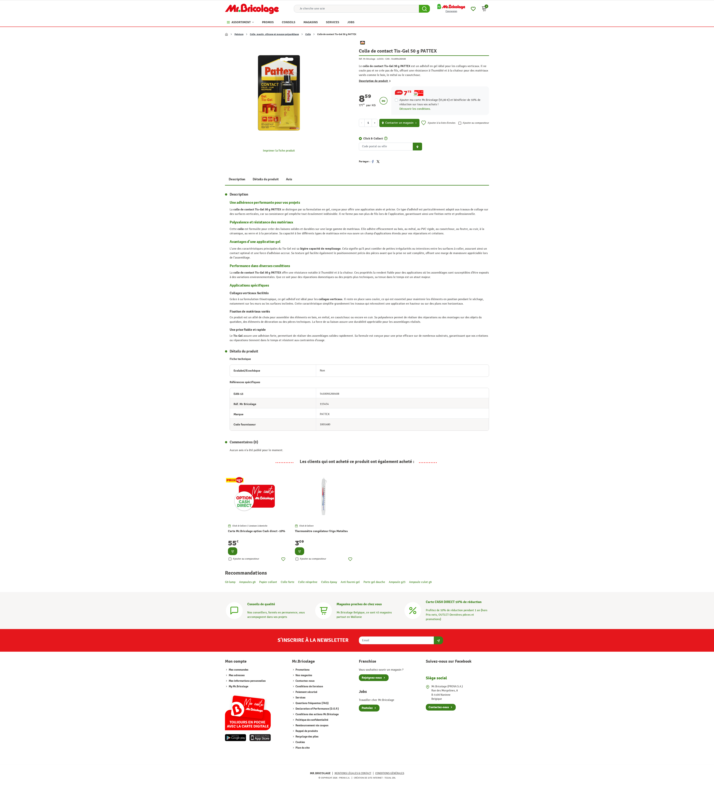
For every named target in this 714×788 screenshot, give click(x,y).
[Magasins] (323, 610)
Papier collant (268, 582)
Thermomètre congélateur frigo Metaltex (321, 531)
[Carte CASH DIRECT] (412, 610)
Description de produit (373, 81)
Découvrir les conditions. (415, 109)
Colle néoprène (307, 582)
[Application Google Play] (235, 737)
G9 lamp (230, 582)
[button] (484, 9)
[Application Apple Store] (260, 737)
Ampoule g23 (397, 582)
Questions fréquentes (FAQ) (312, 703)
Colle (308, 34)
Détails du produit (266, 179)
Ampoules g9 (247, 582)
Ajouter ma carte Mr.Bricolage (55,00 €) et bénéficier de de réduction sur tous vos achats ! (439, 102)
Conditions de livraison (309, 686)
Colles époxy (329, 582)
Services (300, 697)
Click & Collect (373, 138)
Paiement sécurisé (306, 692)
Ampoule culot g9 (420, 582)
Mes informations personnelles (247, 681)
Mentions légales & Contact (353, 773)
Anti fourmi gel (350, 582)
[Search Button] (424, 9)
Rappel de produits (306, 731)
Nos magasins (303, 675)
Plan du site (302, 748)
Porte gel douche (374, 582)
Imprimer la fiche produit (279, 150)
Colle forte (287, 582)
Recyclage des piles (307, 736)
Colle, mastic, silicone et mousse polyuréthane (274, 34)
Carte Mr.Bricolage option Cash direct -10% (256, 531)
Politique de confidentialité (311, 720)
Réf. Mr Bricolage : (367, 59)
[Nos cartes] (248, 711)
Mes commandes (238, 670)
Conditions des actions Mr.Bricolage (317, 714)
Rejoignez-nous (372, 678)
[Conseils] (234, 610)
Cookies (300, 742)
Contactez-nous (305, 681)
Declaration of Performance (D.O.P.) (317, 709)
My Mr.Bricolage (238, 686)
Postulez (367, 708)
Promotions (302, 670)
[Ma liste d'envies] (473, 8)
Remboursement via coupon (311, 725)
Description (237, 179)
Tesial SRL (390, 777)
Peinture (238, 34)
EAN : (388, 59)
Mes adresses (237, 675)
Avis (289, 179)
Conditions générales (389, 773)
